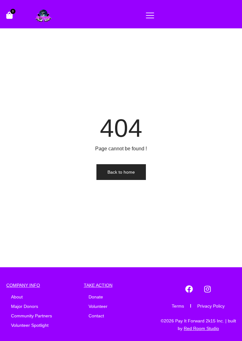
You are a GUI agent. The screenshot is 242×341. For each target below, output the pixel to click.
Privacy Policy (211, 306)
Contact (96, 315)
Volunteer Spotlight (30, 325)
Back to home (121, 172)
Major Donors (24, 306)
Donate (96, 296)
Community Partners (31, 315)
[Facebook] (189, 289)
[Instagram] (207, 289)
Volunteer (98, 306)
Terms (178, 306)
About (17, 296)
